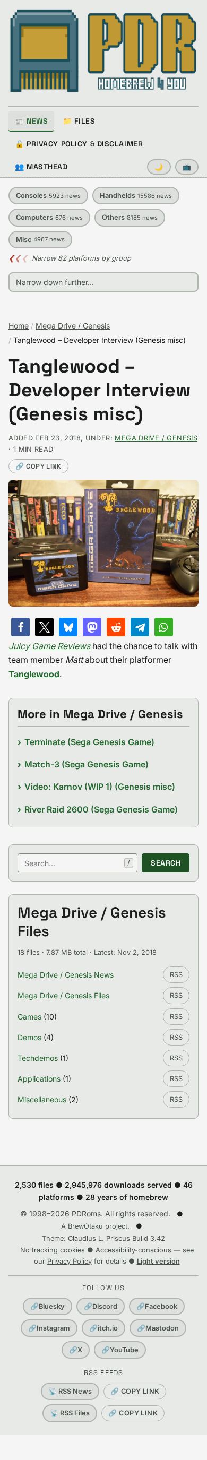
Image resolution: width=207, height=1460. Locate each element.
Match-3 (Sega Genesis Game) (86, 764)
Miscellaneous (42, 1099)
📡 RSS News (70, 1391)
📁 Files (79, 121)
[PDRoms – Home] (103, 50)
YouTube (120, 1350)
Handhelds (136, 196)
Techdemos (38, 1057)
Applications (39, 1078)
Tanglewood (33, 674)
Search (165, 863)
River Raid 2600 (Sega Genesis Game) (101, 809)
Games (29, 1016)
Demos (29, 1037)
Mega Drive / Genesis (73, 325)
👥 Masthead (41, 166)
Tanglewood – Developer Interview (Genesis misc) (99, 390)
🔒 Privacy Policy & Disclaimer (79, 144)
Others (130, 217)
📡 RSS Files (70, 1413)
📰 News (31, 121)
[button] (20, 627)
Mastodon (158, 1328)
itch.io (103, 1328)
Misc (40, 240)
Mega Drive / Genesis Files (63, 995)
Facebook (156, 1306)
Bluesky (47, 1306)
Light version (158, 1261)
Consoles (48, 196)
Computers (49, 217)
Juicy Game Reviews (49, 646)
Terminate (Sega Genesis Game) (89, 742)
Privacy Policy (69, 1261)
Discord (100, 1306)
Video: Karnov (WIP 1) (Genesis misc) (99, 786)
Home (18, 325)
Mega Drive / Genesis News (66, 974)
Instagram (49, 1328)
